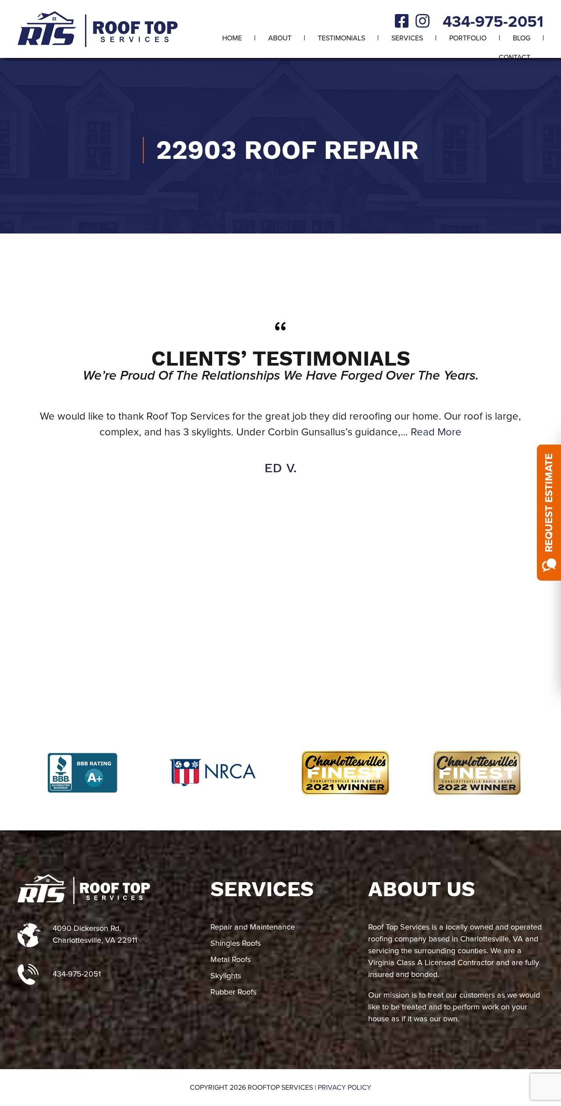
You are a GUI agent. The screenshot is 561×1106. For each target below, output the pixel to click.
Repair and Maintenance (252, 927)
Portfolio (467, 38)
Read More (436, 432)
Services (407, 38)
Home (232, 38)
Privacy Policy (344, 1087)
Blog (521, 38)
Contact (514, 57)
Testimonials (341, 38)
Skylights (225, 976)
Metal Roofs (230, 960)
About (279, 38)
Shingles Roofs (235, 944)
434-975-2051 (493, 22)
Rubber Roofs (233, 992)
